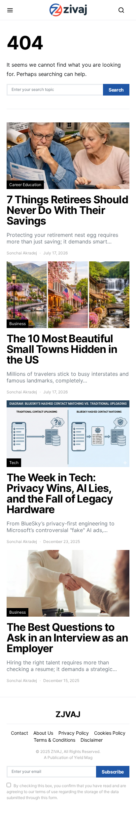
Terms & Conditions (54, 740)
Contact (19, 733)
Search (116, 90)
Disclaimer (92, 740)
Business (17, 323)
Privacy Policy (73, 733)
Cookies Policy (109, 733)
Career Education (25, 184)
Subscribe (113, 772)
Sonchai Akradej (22, 252)
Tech (13, 462)
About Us (43, 733)
